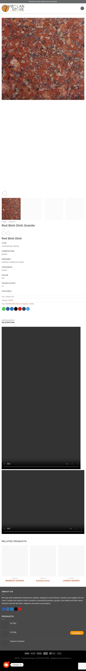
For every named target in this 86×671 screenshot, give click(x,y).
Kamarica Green (43, 581)
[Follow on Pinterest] (20, 609)
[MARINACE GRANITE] (15, 560)
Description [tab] (8, 322)
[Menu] (82, 8)
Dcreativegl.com (65, 658)
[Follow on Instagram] (8, 609)
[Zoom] (4, 193)
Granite (12, 222)
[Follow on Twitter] (12, 609)
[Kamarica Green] (43, 560)
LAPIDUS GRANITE (71, 581)
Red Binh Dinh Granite (13, 304)
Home (4, 222)
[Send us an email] (16, 609)
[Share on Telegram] (28, 309)
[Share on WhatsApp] (4, 309)
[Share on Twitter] (12, 309)
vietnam (31, 304)
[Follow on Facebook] (4, 609)
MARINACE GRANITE (14, 581)
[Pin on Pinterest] (20, 309)
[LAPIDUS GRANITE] (71, 560)
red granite (24, 304)
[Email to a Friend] (16, 309)
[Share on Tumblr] (24, 309)
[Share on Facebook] (8, 309)
